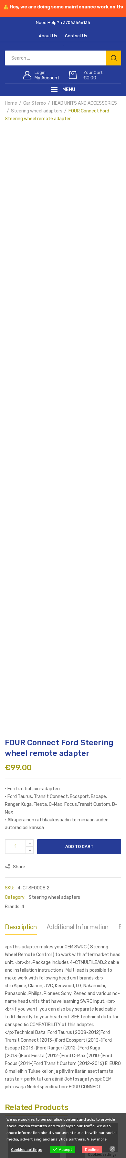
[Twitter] (48, 842)
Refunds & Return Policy (86, 884)
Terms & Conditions (34, 884)
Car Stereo (34, 103)
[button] (13, 137)
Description (21, 430)
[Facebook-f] (16, 842)
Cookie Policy (99, 892)
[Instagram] (32, 842)
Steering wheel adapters (36, 111)
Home (11, 103)
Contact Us (63, 899)
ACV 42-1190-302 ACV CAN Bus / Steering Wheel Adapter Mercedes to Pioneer (33, 697)
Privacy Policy (27, 892)
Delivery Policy (64, 892)
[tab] (21, 432)
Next (121, 181)
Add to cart (79, 350)
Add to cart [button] (34, 727)
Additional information (78, 430)
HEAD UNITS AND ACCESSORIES (84, 103)
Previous (5, 181)
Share (18, 370)
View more (97, 1139)
